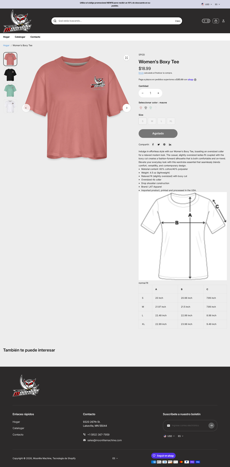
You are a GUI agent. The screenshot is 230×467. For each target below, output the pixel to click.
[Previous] (26, 108)
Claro (177, 21)
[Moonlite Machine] (17, 21)
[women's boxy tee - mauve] (126, 57)
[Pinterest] (164, 144)
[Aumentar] (158, 93)
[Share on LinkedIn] (170, 144)
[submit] (211, 426)
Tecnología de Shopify (64, 458)
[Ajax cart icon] (216, 21)
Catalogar (18, 428)
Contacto (18, 434)
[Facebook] (153, 144)
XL (171, 121)
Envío (141, 73)
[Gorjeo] (159, 144)
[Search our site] (55, 21)
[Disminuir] (143, 93)
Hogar (6, 45)
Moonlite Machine (42, 458)
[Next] (127, 108)
